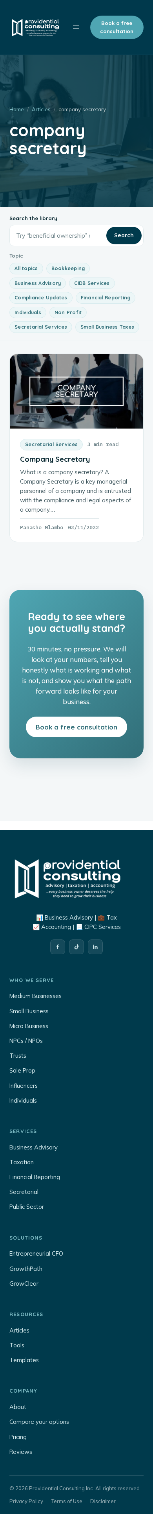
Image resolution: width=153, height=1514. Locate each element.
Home (16, 109)
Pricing (18, 1437)
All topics (26, 268)
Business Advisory (38, 283)
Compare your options (39, 1421)
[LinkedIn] (95, 946)
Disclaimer (103, 1501)
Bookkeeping (68, 268)
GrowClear (23, 1283)
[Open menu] (76, 27)
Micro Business (28, 1026)
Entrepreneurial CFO (36, 1253)
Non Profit (68, 312)
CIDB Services (91, 283)
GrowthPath (25, 1268)
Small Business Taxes (107, 327)
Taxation (21, 1162)
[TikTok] (76, 946)
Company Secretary (55, 459)
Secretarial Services (41, 327)
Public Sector (26, 1206)
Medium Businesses (35, 996)
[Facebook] (57, 946)
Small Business (29, 1011)
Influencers (23, 1085)
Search (124, 235)
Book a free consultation (116, 27)
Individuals (28, 312)
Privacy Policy (26, 1501)
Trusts (17, 1055)
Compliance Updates (41, 297)
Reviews (20, 1451)
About (17, 1407)
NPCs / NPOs (26, 1040)
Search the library (33, 218)
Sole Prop (22, 1070)
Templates (24, 1360)
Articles (41, 109)
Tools (16, 1345)
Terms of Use (66, 1501)
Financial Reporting (106, 297)
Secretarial (23, 1192)
